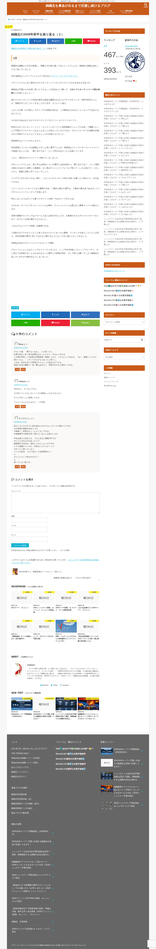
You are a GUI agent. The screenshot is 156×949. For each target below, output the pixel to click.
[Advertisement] (32, 279)
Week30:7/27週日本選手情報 (117, 300)
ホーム (25, 11)
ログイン (107, 373)
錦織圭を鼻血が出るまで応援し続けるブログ (78, 5)
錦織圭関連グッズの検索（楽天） (25, 803)
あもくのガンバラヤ (20, 767)
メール (13, 526)
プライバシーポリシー (19, 945)
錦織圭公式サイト (19, 776)
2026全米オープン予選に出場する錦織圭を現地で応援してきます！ (31, 842)
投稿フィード (109, 377)
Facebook (65, 685)
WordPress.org (110, 386)
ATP (105, 46)
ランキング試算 (95, 11)
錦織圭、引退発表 (19, 921)
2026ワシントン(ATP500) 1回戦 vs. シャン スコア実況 (32, 899)
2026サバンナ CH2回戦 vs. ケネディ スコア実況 (31, 930)
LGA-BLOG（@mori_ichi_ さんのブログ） (29, 748)
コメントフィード (111, 382)
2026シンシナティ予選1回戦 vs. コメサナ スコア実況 (31, 876)
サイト (13, 535)
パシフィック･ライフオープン (64, 76)
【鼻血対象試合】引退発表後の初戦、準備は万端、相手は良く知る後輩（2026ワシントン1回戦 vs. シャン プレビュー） (31, 911)
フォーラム (36, 11)
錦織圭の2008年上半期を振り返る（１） (29, 48)
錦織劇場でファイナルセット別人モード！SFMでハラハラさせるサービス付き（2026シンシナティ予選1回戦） (32, 865)
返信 (23, 369)
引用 (17, 369)
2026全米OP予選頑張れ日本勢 (119, 286)
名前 (13, 516)
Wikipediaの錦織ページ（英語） (25, 762)
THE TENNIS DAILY (20, 753)
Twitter (55, 685)
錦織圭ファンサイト (20, 772)
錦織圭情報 (49, 11)
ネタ (110, 11)
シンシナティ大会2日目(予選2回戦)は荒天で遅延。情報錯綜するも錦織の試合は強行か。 (31, 853)
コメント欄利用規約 (126, 11)
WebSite (45, 685)
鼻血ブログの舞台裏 (20, 813)
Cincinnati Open (131, 46)
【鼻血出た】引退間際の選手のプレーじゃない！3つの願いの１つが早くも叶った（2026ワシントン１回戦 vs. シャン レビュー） (31, 888)
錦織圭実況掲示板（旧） (22, 799)
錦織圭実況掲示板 (19, 794)
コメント (15, 491)
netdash (31, 665)
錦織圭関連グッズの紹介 (22, 808)
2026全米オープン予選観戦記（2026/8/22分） (122, 101)
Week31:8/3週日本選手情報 (117, 295)
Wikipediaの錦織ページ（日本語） (26, 758)
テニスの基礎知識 (64, 11)
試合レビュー (80, 11)
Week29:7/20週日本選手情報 (117, 305)
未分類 (16, 308)
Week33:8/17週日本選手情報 (117, 291)
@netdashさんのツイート (114, 271)
